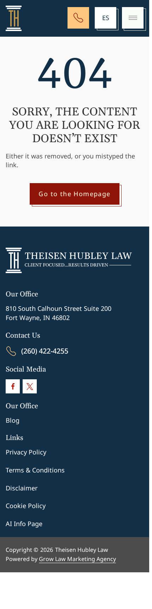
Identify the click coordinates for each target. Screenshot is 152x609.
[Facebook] (13, 386)
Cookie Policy (26, 505)
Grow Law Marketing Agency (77, 559)
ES (105, 17)
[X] (30, 386)
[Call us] (78, 18)
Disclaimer (21, 488)
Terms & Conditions (35, 470)
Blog (12, 420)
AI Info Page (24, 523)
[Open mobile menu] (133, 18)
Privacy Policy (26, 452)
